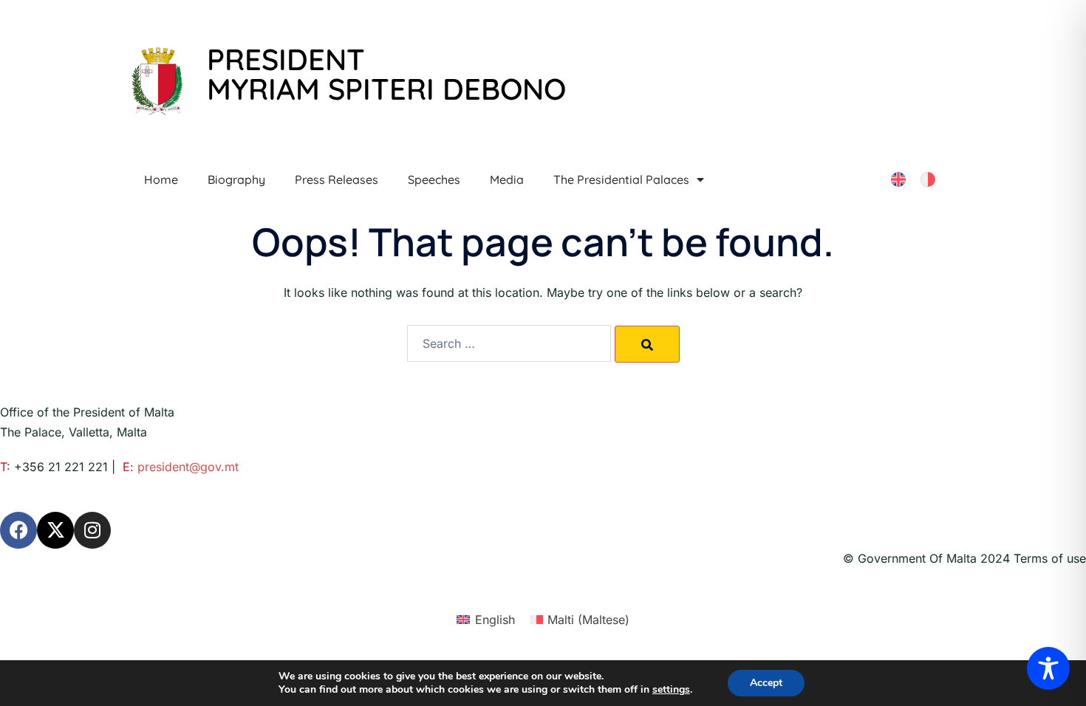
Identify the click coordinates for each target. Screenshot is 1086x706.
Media (507, 179)
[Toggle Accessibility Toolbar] (1048, 668)
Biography (236, 179)
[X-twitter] (55, 530)
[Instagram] (92, 530)
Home (161, 179)
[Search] (647, 344)
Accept (766, 683)
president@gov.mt (188, 466)
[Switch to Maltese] (928, 179)
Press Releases (336, 179)
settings (671, 689)
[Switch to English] (898, 179)
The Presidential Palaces (621, 179)
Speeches (434, 179)
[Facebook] (18, 530)
